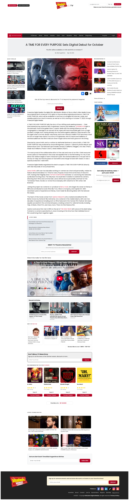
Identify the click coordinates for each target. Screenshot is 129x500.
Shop (75, 35)
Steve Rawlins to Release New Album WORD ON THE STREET (39, 228)
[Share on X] (86, 93)
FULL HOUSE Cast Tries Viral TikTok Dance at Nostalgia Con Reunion (41, 222)
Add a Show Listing (24, 5)
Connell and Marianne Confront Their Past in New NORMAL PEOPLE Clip (114, 64)
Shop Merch (13, 5)
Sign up (116, 180)
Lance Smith (31, 171)
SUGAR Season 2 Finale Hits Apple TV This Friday (15, 68)
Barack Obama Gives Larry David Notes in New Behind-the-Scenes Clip (41, 239)
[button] (119, 35)
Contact (82, 492)
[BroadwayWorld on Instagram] (102, 488)
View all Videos (98, 98)
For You (34, 324)
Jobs (63, 35)
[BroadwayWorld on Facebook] (98, 488)
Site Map (108, 492)
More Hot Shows (101, 163)
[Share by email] (90, 93)
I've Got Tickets (34, 395)
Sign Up (59, 108)
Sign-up (110, 4)
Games (81, 35)
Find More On (58, 403)
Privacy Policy (114, 495)
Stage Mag (88, 35)
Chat (58, 35)
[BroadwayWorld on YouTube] (117, 488)
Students (69, 35)
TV (71, 6)
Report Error (115, 493)
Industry (52, 35)
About (76, 492)
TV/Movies (34, 35)
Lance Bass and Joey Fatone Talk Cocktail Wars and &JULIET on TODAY (41, 234)
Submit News (95, 492)
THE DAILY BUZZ (66, 209)
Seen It (35, 392)
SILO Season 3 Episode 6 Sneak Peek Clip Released (14, 97)
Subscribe (85, 460)
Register (104, 35)
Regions (102, 492)
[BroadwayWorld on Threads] (113, 488)
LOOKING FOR (80, 126)
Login (113, 35)
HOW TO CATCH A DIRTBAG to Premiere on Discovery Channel (15, 111)
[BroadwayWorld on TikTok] (110, 488)
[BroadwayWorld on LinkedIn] (106, 488)
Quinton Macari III (58, 197)
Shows (46, 35)
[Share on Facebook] (82, 93)
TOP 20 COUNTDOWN (57, 175)
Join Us (88, 492)
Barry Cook (64, 187)
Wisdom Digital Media (92, 495)
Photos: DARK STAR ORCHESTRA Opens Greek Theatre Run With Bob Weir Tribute (16, 82)
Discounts (115, 163)
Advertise (71, 492)
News (40, 35)
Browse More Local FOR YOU (79, 347)
